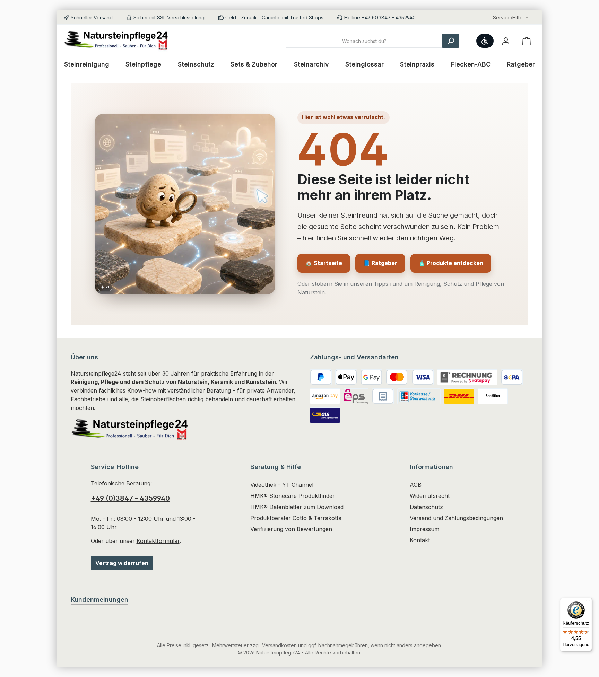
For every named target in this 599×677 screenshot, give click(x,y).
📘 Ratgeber (380, 263)
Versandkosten (279, 645)
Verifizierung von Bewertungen (291, 529)
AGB (416, 484)
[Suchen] (450, 41)
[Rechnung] (383, 396)
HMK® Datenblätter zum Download (297, 506)
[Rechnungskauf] (467, 377)
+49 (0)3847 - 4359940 (130, 498)
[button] (105, 287)
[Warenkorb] (526, 41)
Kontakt (420, 540)
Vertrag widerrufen (121, 563)
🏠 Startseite (323, 263)
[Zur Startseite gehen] (119, 41)
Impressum (424, 529)
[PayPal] (321, 377)
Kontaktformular (158, 540)
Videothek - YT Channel (281, 484)
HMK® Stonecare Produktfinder (292, 495)
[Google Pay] (371, 377)
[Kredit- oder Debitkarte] (410, 377)
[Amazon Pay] (325, 396)
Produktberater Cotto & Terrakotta (295, 518)
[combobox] (364, 41)
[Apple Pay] (346, 377)
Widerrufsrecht (430, 495)
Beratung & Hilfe (275, 467)
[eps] (356, 396)
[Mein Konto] (505, 41)
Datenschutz (426, 506)
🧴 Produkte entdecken (450, 263)
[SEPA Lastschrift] (512, 377)
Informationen (431, 467)
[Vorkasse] (419, 396)
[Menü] (588, 602)
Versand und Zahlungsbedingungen (456, 518)
